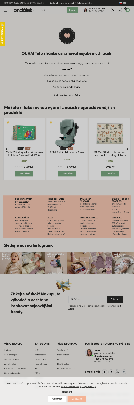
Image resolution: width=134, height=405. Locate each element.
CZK (124, 3)
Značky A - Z (62, 350)
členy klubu (23, 202)
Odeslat (115, 299)
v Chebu (123, 220)
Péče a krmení (41, 364)
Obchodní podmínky (12, 373)
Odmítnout (57, 399)
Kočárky (38, 350)
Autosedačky (40, 355)
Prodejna (117, 218)
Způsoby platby (10, 364)
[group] (24, 149)
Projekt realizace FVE (65, 369)
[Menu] (5, 10)
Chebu (126, 212)
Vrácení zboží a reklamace (15, 369)
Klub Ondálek (63, 364)
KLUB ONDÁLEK (22, 218)
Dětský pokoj (40, 359)
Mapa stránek (63, 355)
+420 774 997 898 (103, 359)
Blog (59, 359)
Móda (37, 373)
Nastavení (67, 392)
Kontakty (7, 350)
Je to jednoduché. (84, 3)
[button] (24, 170)
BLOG (50, 218)
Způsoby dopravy (11, 359)
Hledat (72, 10)
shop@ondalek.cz (103, 356)
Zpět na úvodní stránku (67, 95)
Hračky (37, 369)
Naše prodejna (10, 355)
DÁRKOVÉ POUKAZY (89, 218)
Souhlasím (77, 399)
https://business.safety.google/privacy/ (78, 387)
